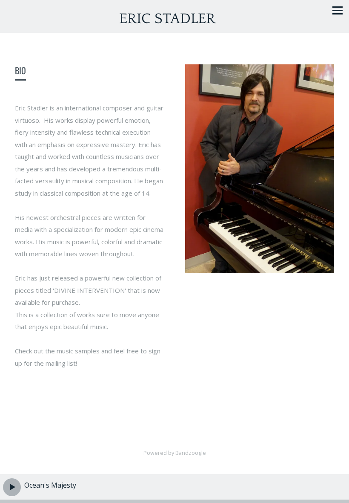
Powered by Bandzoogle (174, 453)
